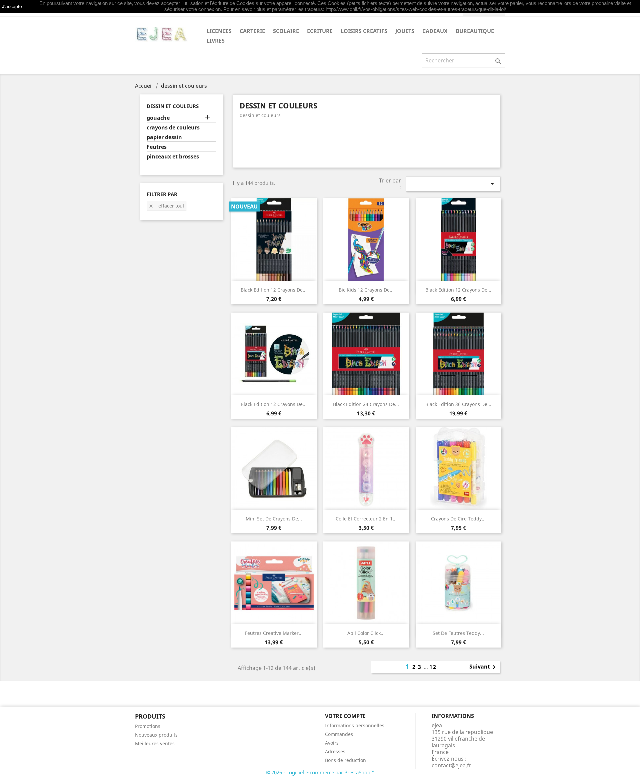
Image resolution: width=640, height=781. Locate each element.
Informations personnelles (354, 725)
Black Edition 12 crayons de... (274, 290)
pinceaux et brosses (173, 156)
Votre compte (345, 716)
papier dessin (164, 137)
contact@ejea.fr (451, 765)
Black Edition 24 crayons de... (366, 404)
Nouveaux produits (156, 735)
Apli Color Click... (366, 633)
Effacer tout (166, 206)
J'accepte (12, 6)
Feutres (157, 146)
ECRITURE (320, 31)
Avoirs (332, 743)
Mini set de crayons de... (274, 518)
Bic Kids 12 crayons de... (366, 290)
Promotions (147, 726)
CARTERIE (252, 31)
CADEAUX (435, 31)
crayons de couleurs (173, 127)
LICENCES (219, 31)
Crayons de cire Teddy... (458, 518)
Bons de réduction (345, 760)
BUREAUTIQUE (475, 31)
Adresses (335, 751)
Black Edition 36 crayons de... (458, 404)
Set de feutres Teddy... (458, 633)
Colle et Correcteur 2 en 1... (366, 518)
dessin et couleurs (173, 106)
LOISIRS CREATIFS (364, 31)
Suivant (483, 667)
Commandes (339, 734)
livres (216, 40)
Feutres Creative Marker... (274, 633)
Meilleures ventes (155, 743)
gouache (158, 117)
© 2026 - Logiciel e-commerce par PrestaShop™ (320, 772)
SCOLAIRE (286, 31)
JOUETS (404, 31)
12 (433, 667)
